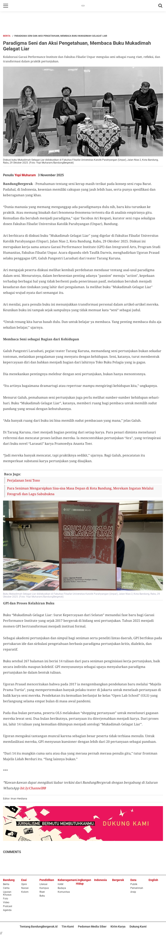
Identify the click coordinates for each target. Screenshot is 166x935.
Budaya (62, 888)
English (153, 880)
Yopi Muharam (25, 175)
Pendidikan (46, 880)
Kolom (25, 891)
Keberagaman (67, 880)
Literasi (43, 884)
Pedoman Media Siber (92, 926)
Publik (133, 884)
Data (133, 880)
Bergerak (118, 880)
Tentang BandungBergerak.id (38, 926)
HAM (60, 884)
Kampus (44, 888)
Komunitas (64, 891)
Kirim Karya (118, 926)
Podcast (7, 906)
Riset (42, 891)
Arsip (133, 891)
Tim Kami (68, 926)
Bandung (9, 880)
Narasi (25, 888)
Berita (6, 36)
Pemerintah (136, 888)
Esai (24, 880)
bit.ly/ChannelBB (33, 788)
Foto (5, 898)
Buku (42, 895)
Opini (24, 884)
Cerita (6, 888)
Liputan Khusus (7, 893)
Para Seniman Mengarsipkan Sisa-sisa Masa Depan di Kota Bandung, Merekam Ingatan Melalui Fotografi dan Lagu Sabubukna (80, 491)
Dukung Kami (138, 926)
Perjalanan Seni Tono (23, 480)
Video (6, 902)
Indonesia (100, 880)
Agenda (7, 910)
